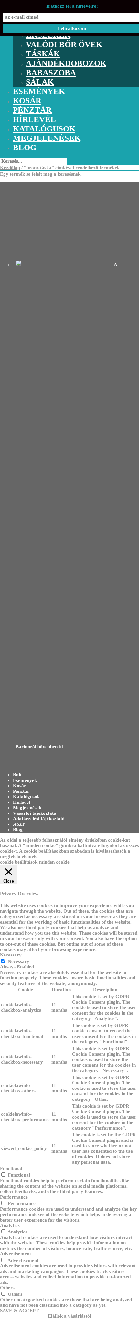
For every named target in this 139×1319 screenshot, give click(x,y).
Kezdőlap (10, 167)
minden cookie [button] (54, 861)
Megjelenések (46, 138)
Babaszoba (51, 72)
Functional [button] (11, 1168)
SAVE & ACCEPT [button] (19, 1310)
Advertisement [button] (15, 1253)
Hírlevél (34, 119)
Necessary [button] (11, 954)
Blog (24, 147)
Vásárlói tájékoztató (34, 813)
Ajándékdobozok (66, 63)
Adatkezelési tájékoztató (39, 818)
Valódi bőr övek (64, 44)
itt (61, 746)
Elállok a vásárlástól (69, 1316)
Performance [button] (14, 1197)
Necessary (18, 961)
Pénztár (32, 110)
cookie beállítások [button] (18, 861)
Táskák (43, 53)
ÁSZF (19, 824)
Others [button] (7, 1287)
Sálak (40, 81)
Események (39, 91)
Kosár (27, 100)
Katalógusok (44, 128)
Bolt (17, 774)
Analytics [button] (10, 1225)
